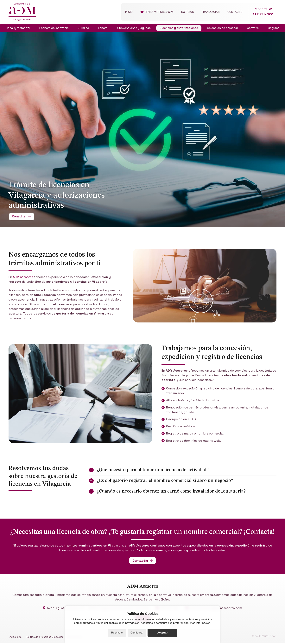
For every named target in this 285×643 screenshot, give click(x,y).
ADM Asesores (23, 277)
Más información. (200, 622)
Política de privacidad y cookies (45, 637)
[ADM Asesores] (22, 12)
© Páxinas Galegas (264, 636)
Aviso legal (16, 637)
